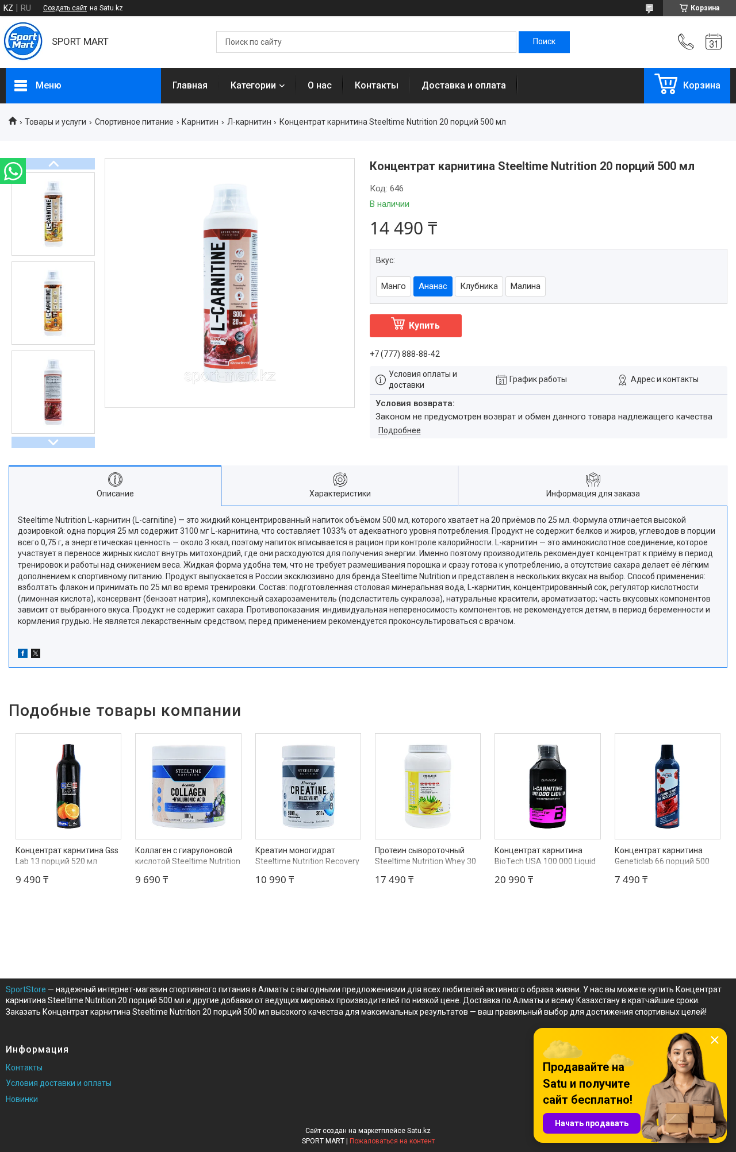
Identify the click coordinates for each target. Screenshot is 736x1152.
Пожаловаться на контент (392, 1141)
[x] (35, 655)
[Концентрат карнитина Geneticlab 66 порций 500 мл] (667, 786)
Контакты (376, 85)
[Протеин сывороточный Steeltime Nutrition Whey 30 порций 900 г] (428, 786)
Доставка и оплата (463, 85)
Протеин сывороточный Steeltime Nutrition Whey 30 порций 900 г (425, 861)
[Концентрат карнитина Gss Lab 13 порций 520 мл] (68, 786)
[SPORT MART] (23, 42)
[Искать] (544, 42)
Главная (190, 85)
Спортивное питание (134, 121)
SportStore (26, 989)
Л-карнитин (249, 121)
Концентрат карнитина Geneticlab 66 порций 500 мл (662, 861)
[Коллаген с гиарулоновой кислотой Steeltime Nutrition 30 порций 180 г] (188, 786)
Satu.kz (419, 1131)
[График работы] (714, 41)
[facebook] (23, 655)
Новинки (22, 1099)
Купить (424, 325)
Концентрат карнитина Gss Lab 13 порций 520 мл (67, 856)
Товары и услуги (55, 121)
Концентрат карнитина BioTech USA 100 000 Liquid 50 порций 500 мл (545, 861)
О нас (320, 85)
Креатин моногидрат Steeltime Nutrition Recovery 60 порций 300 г (307, 861)
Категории (253, 85)
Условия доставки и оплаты (59, 1083)
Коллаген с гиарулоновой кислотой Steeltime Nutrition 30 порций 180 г (187, 861)
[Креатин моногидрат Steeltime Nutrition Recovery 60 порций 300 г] (308, 786)
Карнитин (200, 121)
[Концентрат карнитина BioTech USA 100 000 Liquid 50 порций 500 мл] (547, 786)
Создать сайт (65, 8)
